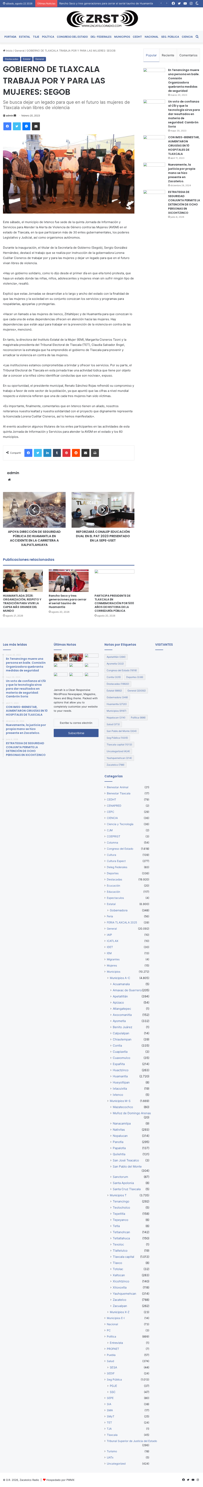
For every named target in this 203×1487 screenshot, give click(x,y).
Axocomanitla (122, 1015)
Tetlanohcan (121, 1232)
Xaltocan (119, 1275)
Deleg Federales (117, 867)
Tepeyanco (120, 1220)
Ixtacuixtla (120, 1088)
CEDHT (137, 36)
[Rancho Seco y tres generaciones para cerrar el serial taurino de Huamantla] (69, 580)
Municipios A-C (120, 978)
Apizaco (118, 1002)
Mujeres (112, 965)
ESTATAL (24, 36)
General (19, 50)
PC (109, 1330)
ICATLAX (112, 940)
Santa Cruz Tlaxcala (127, 1189)
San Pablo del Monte (122, 731)
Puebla (111, 1355)
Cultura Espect (116, 861)
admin (9, 115)
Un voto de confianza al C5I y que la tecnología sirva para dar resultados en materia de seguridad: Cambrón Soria (184, 114)
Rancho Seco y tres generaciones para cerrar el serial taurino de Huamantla (67, 601)
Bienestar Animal (117, 787)
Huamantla (117, 704)
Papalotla (119, 1148)
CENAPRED (114, 805)
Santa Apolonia (123, 1183)
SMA (110, 1410)
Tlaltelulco (120, 1250)
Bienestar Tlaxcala (118, 793)
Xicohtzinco (121, 1281)
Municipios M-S (120, 1101)
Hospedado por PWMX (60, 1479)
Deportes (134, 677)
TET (109, 1422)
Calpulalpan (121, 1033)
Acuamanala (121, 984)
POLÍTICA (48, 36)
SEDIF (111, 1373)
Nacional (112, 1324)
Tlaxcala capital (119, 744)
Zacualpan (120, 1306)
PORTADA (10, 36)
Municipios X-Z (119, 1312)
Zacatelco (115, 764)
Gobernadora (117, 697)
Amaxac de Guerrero (127, 990)
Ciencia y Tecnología (120, 824)
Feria (110, 916)
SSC (112, 1392)
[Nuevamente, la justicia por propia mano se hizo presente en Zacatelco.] (154, 170)
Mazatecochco (123, 1107)
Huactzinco (120, 1070)
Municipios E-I (116, 1318)
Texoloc (118, 1244)
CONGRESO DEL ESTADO (72, 36)
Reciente (168, 55)
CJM (110, 830)
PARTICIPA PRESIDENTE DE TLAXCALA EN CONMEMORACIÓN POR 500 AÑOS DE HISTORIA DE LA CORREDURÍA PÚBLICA (114, 603)
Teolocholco (121, 1207)
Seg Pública (117, 737)
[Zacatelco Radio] (101, 19)
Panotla (118, 1142)
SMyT (110, 1416)
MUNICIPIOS (122, 36)
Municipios (116, 710)
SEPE (110, 1398)
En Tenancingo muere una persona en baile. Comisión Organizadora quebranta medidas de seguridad (183, 80)
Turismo (112, 1451)
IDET (110, 947)
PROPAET (113, 1348)
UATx (110, 1457)
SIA (109, 1404)
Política (138, 717)
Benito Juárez (122, 1027)
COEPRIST (113, 836)
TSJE (36, 36)
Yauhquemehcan (119, 757)
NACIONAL (151, 36)
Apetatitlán (116, 656)
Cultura (111, 854)
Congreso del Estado (122, 670)
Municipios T (118, 1195)
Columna (112, 842)
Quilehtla (119, 1154)
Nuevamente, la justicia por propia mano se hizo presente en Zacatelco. (181, 173)
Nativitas (119, 1129)
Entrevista (116, 1342)
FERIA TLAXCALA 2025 (122, 922)
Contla (114, 677)
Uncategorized (118, 751)
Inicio (8, 50)
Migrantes (113, 959)
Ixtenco (118, 1095)
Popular (151, 55)
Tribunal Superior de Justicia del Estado (132, 1441)
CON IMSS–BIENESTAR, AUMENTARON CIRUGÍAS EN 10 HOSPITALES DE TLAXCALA (184, 145)
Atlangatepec (122, 1009)
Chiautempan (122, 1039)
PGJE (113, 1385)
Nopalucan (116, 717)
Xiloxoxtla (119, 1287)
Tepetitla (119, 1214)
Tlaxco (117, 1263)
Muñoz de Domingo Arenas (132, 1113)
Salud (113, 724)
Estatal (27, 59)
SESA (113, 1367)
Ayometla (115, 663)
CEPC (110, 811)
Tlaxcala (112, 1434)
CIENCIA (187, 36)
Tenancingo (121, 1201)
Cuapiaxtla (120, 1052)
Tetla (116, 1226)
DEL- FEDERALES (101, 36)
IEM (109, 953)
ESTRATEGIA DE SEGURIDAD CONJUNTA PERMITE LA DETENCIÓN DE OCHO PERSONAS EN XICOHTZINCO (184, 202)
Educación (113, 891)
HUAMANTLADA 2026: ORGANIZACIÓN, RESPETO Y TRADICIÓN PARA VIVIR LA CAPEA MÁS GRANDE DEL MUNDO (22, 603)
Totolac (118, 1269)
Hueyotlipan (121, 1082)
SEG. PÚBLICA (170, 36)
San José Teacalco (126, 1160)
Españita (119, 1064)
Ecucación (113, 885)
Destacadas (11, 59)
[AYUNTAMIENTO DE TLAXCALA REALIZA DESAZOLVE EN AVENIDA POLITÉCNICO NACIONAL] (61, 676)
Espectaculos (115, 897)
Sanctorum (120, 1177)
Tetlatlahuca (121, 1238)
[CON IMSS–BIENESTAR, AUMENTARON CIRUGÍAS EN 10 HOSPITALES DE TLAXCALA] (154, 142)
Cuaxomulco (121, 1058)
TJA (109, 1428)
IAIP (109, 934)
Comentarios (188, 55)
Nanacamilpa (122, 1123)
